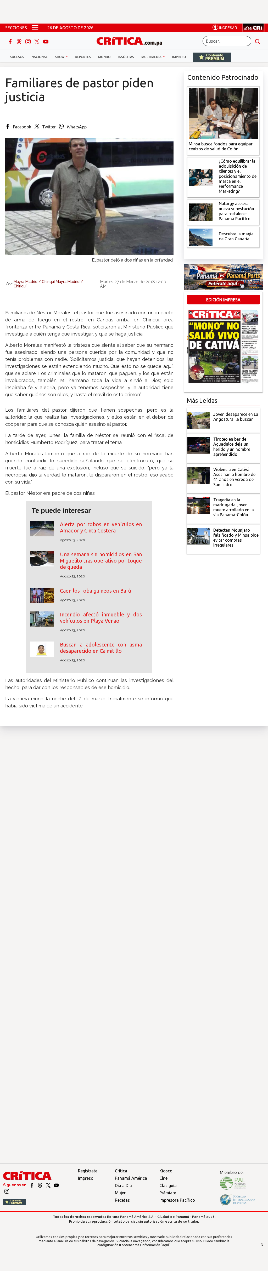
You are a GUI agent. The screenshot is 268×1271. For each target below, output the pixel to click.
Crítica (121, 1170)
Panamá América (131, 1178)
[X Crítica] (37, 41)
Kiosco (165, 1170)
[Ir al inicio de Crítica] (132, 40)
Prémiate (167, 1192)
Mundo (104, 57)
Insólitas (126, 57)
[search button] (257, 41)
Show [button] (60, 57)
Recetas (122, 1200)
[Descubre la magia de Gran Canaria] (201, 237)
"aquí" (165, 1245)
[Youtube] (46, 41)
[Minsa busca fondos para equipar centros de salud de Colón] (223, 112)
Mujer (120, 1192)
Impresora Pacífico (177, 1200)
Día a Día (123, 1185)
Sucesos (17, 57)
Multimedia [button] (151, 57)
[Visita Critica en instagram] (6, 1191)
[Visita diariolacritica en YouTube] (56, 1185)
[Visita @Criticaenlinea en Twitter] (40, 1185)
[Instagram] (28, 41)
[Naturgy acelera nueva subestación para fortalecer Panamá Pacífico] (201, 211)
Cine (163, 1178)
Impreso (179, 57)
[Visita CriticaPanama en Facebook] (32, 1185)
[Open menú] (35, 28)
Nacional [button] (39, 57)
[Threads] (19, 41)
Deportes (83, 57)
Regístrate (87, 1170)
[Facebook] (10, 41)
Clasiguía (168, 1185)
